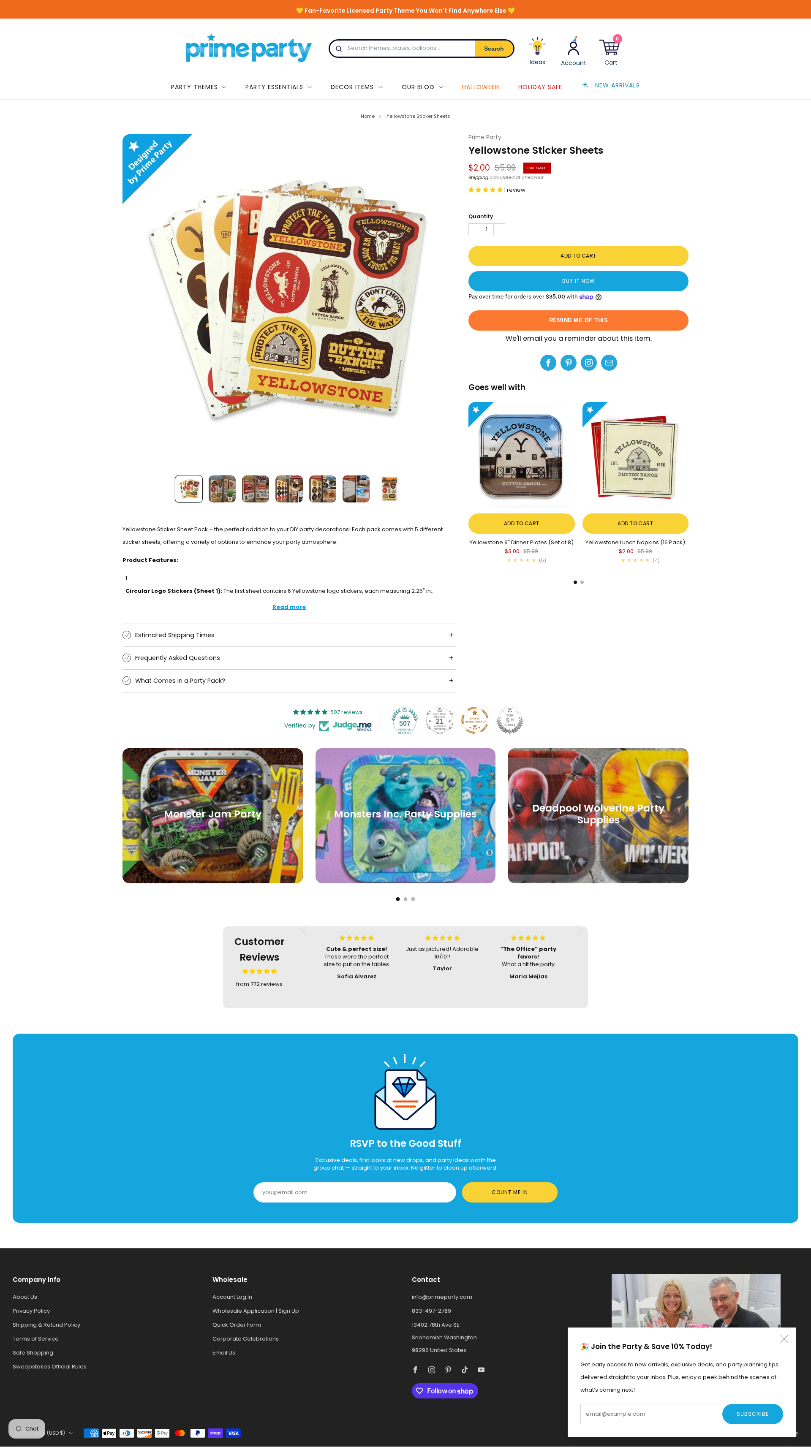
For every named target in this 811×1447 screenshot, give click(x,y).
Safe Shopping (33, 1353)
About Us (25, 1297)
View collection (213, 841)
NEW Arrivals (617, 85)
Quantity (480, 216)
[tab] (575, 582)
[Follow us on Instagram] (589, 363)
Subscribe (753, 1413)
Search (494, 48)
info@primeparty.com (442, 1297)
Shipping (478, 177)
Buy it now (578, 281)
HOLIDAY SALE (540, 87)
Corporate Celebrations (245, 1339)
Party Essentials (274, 87)
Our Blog (418, 87)
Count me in (510, 1192)
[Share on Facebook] (548, 363)
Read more (289, 607)
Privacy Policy (31, 1311)
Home (368, 116)
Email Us (223, 1353)
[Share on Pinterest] (569, 363)
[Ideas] (537, 54)
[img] (259, 971)
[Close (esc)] (784, 1339)
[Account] (573, 50)
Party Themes (194, 87)
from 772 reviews (259, 984)
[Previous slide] (139, 300)
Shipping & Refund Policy (46, 1325)
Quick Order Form (236, 1325)
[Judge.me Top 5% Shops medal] (509, 720)
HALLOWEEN (480, 87)
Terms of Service (36, 1339)
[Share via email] (609, 363)
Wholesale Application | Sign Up (255, 1311)
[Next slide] (439, 300)
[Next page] (688, 455)
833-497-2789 (431, 1311)
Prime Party (484, 137)
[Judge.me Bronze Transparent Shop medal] (474, 720)
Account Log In (232, 1297)
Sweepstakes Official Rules (50, 1367)
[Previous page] (468, 455)
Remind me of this (578, 320)
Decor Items (352, 87)
